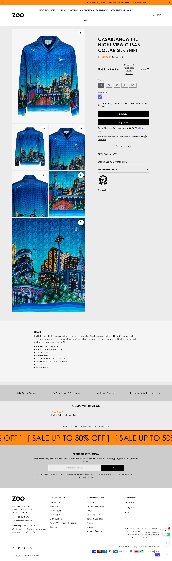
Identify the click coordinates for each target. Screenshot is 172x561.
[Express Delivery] (19, 393)
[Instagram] (18, 548)
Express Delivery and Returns (112, 162)
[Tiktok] (24, 548)
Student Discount (94, 531)
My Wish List (54, 514)
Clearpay (91, 527)
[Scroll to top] (166, 554)
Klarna (90, 523)
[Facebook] (13, 548)
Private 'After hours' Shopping (62, 523)
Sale (86, 20)
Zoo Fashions (34, 555)
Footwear (73, 10)
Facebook (129, 502)
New (41, 10)
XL (126, 85)
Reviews (53, 527)
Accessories (85, 10)
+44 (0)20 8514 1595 (20, 517)
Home (65, 426)
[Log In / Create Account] (154, 15)
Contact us (103, 190)
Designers (50, 10)
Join (112, 467)
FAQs (89, 510)
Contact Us (54, 502)
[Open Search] (150, 15)
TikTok (127, 512)
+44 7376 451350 (30, 525)
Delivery (90, 502)
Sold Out (123, 114)
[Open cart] (158, 15)
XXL (133, 85)
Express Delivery (29, 393)
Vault (129, 10)
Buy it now (123, 122)
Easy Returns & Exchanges (68, 393)
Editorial (120, 10)
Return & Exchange (96, 506)
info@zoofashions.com (22, 520)
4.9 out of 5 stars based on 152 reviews (129, 69)
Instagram (129, 507)
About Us (53, 506)
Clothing (61, 10)
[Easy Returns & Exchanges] (54, 393)
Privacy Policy (93, 514)
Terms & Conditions (95, 519)
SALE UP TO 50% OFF (45, 437)
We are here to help (107, 169)
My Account (55, 510)
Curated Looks (100, 10)
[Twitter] (30, 548)
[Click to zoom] (81, 33)
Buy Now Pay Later (107, 154)
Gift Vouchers (55, 519)
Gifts (112, 10)
